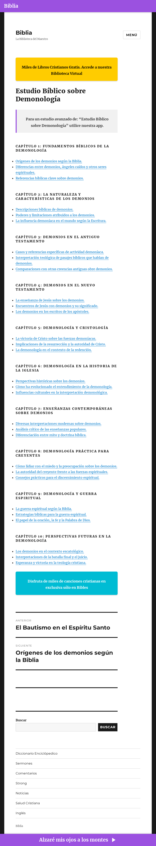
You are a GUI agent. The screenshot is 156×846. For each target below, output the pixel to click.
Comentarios (26, 773)
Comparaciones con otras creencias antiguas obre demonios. (64, 269)
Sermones (24, 763)
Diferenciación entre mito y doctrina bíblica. (51, 435)
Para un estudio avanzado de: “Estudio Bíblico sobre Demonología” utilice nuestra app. (67, 122)
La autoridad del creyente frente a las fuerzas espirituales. (62, 472)
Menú (131, 35)
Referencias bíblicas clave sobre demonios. (50, 178)
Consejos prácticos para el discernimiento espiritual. (57, 477)
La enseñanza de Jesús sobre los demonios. (50, 300)
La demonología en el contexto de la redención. (54, 350)
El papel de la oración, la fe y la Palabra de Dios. (53, 520)
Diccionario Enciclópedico (36, 753)
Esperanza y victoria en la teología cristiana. (51, 563)
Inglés (21, 813)
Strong (21, 783)
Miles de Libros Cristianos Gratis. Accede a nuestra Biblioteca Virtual (67, 70)
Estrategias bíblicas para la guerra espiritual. (51, 514)
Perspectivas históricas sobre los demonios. (50, 381)
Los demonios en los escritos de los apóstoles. (52, 311)
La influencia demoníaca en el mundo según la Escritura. (61, 221)
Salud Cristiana (28, 803)
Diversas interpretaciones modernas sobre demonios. (58, 424)
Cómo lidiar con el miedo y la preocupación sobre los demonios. (66, 466)
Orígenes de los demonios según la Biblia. (49, 161)
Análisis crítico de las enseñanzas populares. (51, 429)
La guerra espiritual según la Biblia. (44, 509)
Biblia (11, 6)
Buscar (21, 720)
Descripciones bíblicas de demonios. (44, 209)
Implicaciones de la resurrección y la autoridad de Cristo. (61, 344)
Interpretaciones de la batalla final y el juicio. (52, 557)
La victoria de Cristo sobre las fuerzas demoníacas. (56, 338)
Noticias (22, 793)
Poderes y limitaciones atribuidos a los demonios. (55, 215)
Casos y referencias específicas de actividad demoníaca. (60, 252)
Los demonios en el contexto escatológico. (50, 551)
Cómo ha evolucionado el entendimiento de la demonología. (64, 387)
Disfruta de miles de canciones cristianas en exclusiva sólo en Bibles (67, 584)
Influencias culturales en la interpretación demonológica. (62, 392)
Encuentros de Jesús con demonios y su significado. (57, 306)
